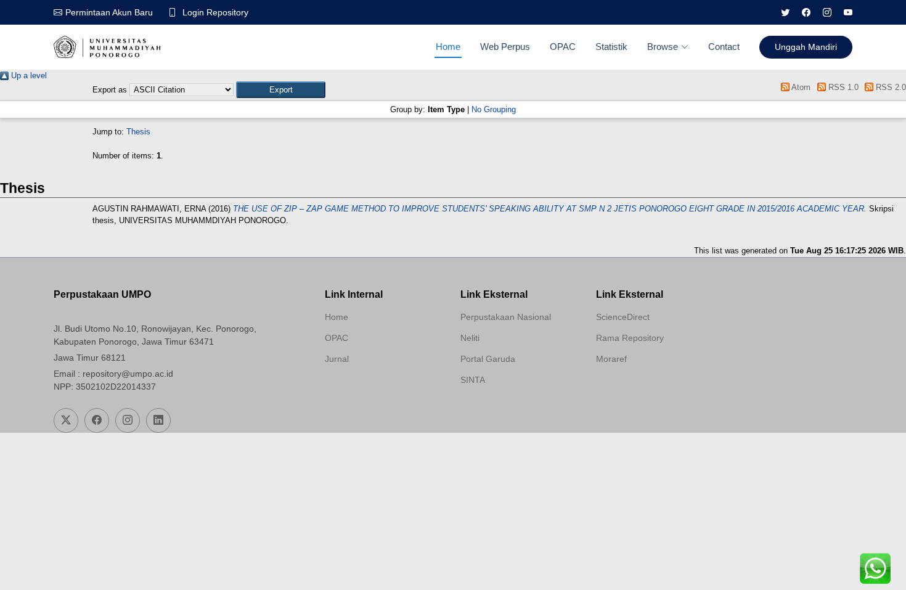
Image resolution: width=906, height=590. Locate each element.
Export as (109, 89)
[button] (280, 89)
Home (448, 46)
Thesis (138, 131)
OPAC (563, 46)
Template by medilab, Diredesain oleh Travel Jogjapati (368, 388)
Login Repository (215, 12)
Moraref (611, 358)
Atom (800, 87)
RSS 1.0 (842, 87)
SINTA (472, 379)
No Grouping (493, 109)
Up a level (28, 75)
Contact (724, 46)
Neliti (470, 338)
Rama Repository (630, 338)
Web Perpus (505, 46)
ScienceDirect (623, 317)
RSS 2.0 (889, 87)
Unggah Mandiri (806, 47)
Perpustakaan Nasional (505, 317)
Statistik (611, 46)
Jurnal (337, 358)
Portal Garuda (487, 358)
